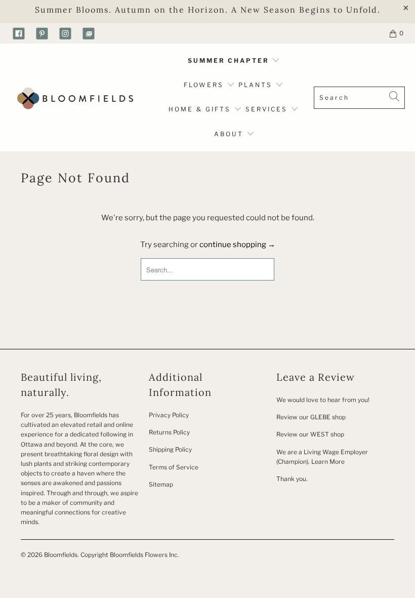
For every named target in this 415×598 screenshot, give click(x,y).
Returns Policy (169, 432)
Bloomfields (60, 555)
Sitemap (161, 484)
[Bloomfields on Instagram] (65, 33)
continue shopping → (237, 244)
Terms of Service (173, 467)
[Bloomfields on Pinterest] (42, 33)
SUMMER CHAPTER (230, 60)
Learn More (328, 461)
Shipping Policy (170, 449)
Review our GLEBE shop (311, 417)
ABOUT (230, 134)
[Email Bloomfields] (88, 33)
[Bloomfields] (73, 97)
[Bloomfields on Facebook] (19, 33)
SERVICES (267, 109)
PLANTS (256, 85)
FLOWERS (205, 85)
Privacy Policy (169, 415)
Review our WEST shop (310, 434)
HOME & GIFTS (200, 109)
